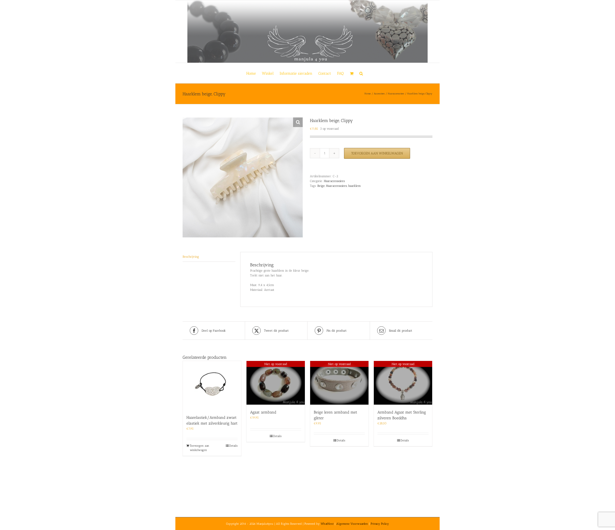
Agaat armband (263, 412)
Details (233, 445)
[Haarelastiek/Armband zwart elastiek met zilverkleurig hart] (212, 385)
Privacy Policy (380, 523)
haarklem (354, 186)
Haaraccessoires (334, 181)
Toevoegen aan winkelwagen (377, 153)
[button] (361, 73)
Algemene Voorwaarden (352, 523)
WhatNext (327, 523)
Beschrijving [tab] (191, 256)
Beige (321, 186)
